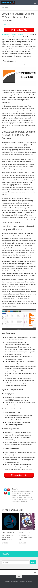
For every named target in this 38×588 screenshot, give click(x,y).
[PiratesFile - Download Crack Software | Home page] (10, 2)
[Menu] (35, 2)
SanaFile (7, 24)
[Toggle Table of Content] (20, 62)
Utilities (5, 8)
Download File (20, 30)
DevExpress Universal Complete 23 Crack (16, 34)
